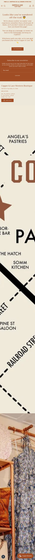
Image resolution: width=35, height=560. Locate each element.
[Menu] (2, 6)
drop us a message (16, 30)
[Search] (5, 6)
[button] (3, 557)
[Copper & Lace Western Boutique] (17, 5)
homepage (17, 32)
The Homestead (17, 49)
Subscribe (17, 75)
